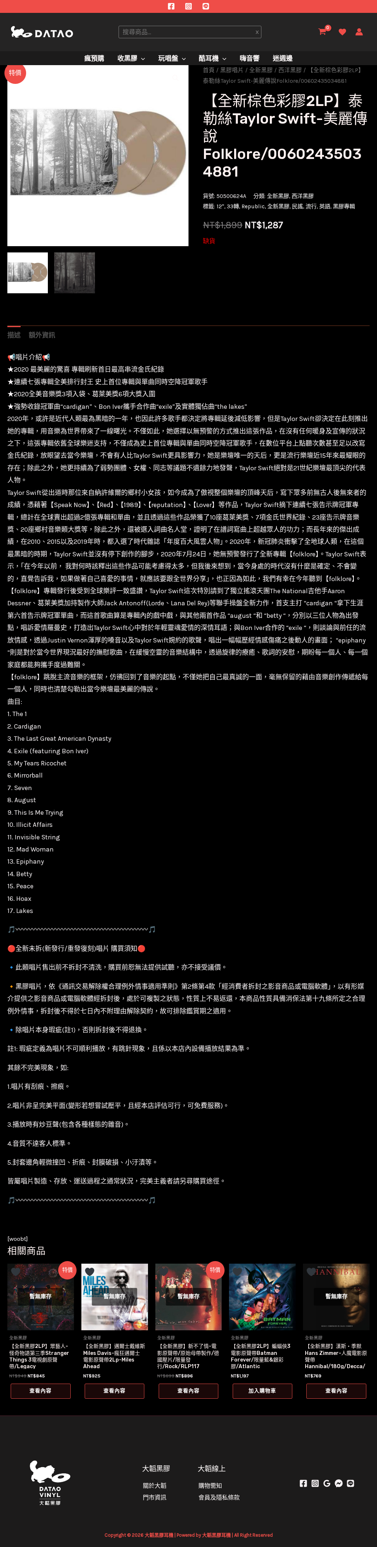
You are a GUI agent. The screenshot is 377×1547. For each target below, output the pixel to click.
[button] (175, 78)
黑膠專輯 (344, 206)
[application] (141, 58)
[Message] (339, 1483)
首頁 (209, 70)
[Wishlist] (342, 32)
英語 (324, 206)
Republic (253, 206)
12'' (220, 206)
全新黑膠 (261, 70)
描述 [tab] (14, 335)
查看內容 (40, 1391)
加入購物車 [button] (262, 1391)
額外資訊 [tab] (42, 335)
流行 (311, 206)
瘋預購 (94, 58)
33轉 (233, 206)
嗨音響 (250, 58)
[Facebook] (171, 6)
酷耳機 (209, 58)
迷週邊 (283, 58)
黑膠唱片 (232, 70)
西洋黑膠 (290, 70)
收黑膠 (127, 58)
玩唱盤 (168, 58)
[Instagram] (188, 6)
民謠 (297, 206)
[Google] (327, 1483)
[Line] (206, 6)
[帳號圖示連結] (359, 32)
